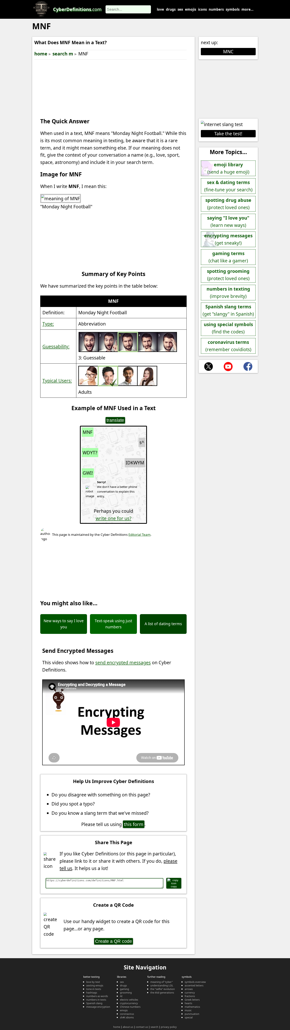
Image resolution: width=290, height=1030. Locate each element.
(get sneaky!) (228, 239)
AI (121, 996)
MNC (228, 51)
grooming (126, 992)
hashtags (91, 992)
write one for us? (113, 518)
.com (77, 9)
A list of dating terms (163, 623)
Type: (48, 324)
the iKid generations (162, 992)
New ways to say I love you (64, 623)
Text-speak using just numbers (113, 623)
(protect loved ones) (228, 203)
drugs (171, 9)
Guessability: (55, 346)
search (154, 1027)
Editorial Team (139, 534)
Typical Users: (57, 380)
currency (190, 992)
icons (202, 9)
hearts (188, 1003)
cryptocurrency (129, 1003)
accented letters (194, 985)
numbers (216, 9)
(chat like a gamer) (228, 257)
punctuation (192, 1014)
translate (115, 420)
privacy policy (169, 1027)
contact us (142, 1027)
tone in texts (93, 989)
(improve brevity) (228, 292)
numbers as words (97, 996)
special (189, 1017)
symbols (232, 9)
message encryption (98, 1006)
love (160, 9)
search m (62, 54)
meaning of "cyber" (161, 982)
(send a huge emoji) (228, 168)
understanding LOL (161, 985)
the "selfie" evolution (162, 989)
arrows (189, 989)
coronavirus (127, 1014)
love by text (93, 982)
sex (180, 9)
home (40, 54)
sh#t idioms (127, 1017)
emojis (190, 9)
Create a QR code (113, 941)
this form (133, 824)
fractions (190, 996)
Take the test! (228, 133)
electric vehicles (129, 999)
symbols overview (195, 982)
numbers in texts (96, 999)
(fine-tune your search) (228, 186)
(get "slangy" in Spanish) (228, 310)
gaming (124, 989)
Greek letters (192, 999)
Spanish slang (94, 1003)
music (188, 1010)
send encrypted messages (123, 662)
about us (128, 1027)
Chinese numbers (130, 1006)
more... (247, 9)
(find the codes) (228, 328)
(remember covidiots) (228, 346)
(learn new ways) (228, 221)
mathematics (192, 1006)
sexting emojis (94, 985)
